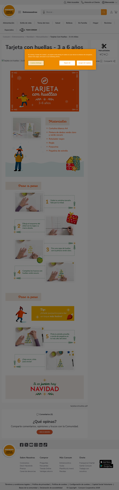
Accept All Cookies (85, 63)
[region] (60, 59)
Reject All (67, 63)
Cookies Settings (35, 63)
